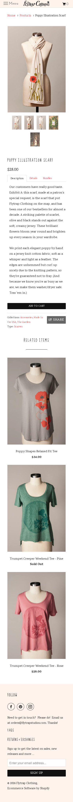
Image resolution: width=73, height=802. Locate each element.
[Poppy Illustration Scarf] (36, 69)
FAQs (10, 730)
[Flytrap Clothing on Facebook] (11, 707)
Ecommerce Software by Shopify (28, 789)
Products (25, 16)
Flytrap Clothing (26, 783)
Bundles (47, 178)
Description (17, 179)
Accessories (26, 318)
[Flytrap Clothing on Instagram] (31, 707)
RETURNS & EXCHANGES (21, 740)
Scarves (18, 327)
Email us (57, 718)
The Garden (23, 322)
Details (33, 178)
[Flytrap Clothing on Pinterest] (21, 707)
